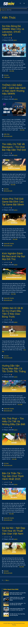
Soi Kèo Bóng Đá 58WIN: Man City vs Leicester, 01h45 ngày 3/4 (13, 30)
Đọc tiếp (12, 71)
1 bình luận (7, 77)
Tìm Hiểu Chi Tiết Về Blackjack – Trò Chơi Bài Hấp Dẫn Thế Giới (14, 147)
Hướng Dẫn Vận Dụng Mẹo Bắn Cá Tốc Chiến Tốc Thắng (14, 368)
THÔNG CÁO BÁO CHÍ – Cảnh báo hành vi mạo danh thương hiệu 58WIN (14, 89)
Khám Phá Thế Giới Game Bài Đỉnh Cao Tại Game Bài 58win (13, 201)
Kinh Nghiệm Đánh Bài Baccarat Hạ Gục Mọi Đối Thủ (13, 256)
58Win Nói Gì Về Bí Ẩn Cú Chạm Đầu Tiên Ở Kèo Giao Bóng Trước (12, 312)
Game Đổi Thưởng (9, 243)
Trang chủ (3, 9)
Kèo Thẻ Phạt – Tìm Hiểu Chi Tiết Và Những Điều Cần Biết (13, 421)
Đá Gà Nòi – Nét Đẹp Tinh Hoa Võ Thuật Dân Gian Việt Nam (13, 530)
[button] (20, 3)
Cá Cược (6, 75)
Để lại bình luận (8, 136)
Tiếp (7, 580)
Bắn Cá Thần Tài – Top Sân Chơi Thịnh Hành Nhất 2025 (13, 476)
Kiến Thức (6, 134)
